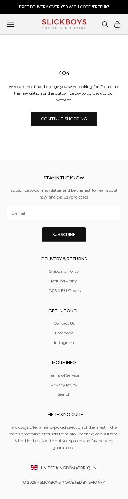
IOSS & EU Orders (64, 290)
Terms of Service (64, 375)
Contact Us (64, 323)
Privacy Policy (64, 384)
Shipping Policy (64, 271)
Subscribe (64, 234)
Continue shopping (64, 118)
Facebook (64, 332)
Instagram (64, 342)
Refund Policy (64, 280)
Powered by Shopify (83, 482)
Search (64, 394)
